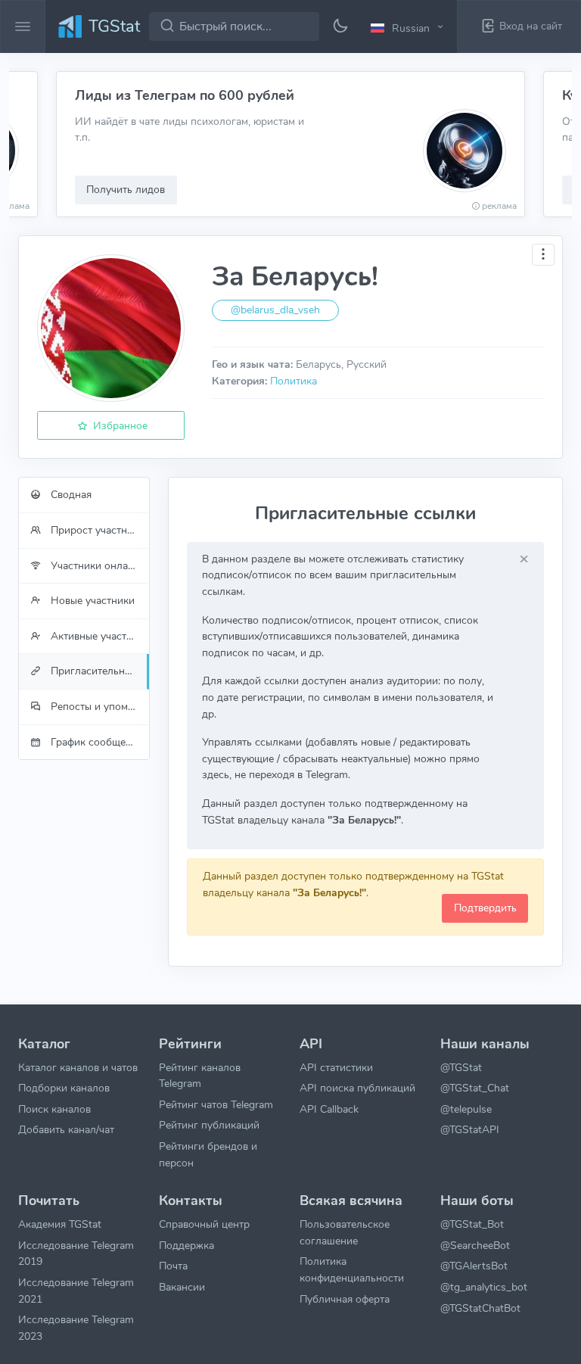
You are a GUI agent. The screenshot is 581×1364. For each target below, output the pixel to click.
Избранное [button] (119, 425)
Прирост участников (98, 529)
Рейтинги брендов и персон (208, 1154)
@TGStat (461, 1067)
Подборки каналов (64, 1087)
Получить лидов (125, 189)
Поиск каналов (54, 1108)
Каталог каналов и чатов (78, 1067)
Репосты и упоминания (98, 706)
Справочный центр (204, 1224)
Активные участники (98, 635)
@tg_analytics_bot (483, 1286)
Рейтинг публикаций (209, 1124)
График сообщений (96, 741)
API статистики (336, 1067)
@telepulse (466, 1108)
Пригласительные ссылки (98, 670)
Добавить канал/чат (66, 1129)
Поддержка (186, 1245)
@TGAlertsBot (474, 1265)
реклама (499, 206)
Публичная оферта (345, 1298)
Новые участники (91, 600)
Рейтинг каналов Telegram (200, 1076)
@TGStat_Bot (472, 1224)
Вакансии (182, 1286)
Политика (293, 380)
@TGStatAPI (469, 1129)
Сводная (70, 494)
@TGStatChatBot (480, 1308)
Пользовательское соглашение (345, 1232)
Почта (173, 1265)
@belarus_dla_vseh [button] (275, 310)
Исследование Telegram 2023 (76, 1328)
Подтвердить (485, 907)
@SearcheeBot (475, 1245)
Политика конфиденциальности (352, 1269)
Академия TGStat (59, 1224)
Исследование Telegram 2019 (76, 1253)
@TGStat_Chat (474, 1087)
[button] (409, 27)
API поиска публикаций (357, 1087)
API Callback (329, 1108)
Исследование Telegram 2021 (76, 1290)
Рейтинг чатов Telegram (216, 1104)
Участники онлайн (94, 565)
